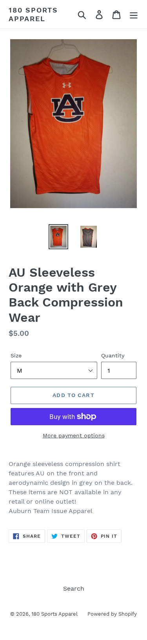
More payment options (74, 435)
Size (16, 355)
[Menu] (133, 14)
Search (73, 588)
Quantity (112, 355)
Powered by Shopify (112, 614)
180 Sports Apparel (33, 14)
